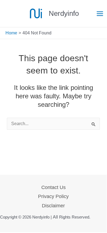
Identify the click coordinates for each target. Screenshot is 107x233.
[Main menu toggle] (100, 14)
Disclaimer (53, 205)
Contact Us (53, 187)
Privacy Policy (53, 196)
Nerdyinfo (64, 13)
